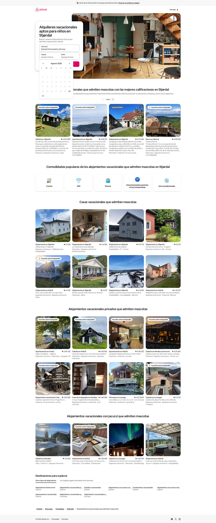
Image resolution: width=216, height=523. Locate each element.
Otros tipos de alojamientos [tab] (45, 481)
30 (69, 91)
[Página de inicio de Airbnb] (41, 9)
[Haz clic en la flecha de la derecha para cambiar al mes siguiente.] (69, 63)
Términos (64, 519)
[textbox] (49, 57)
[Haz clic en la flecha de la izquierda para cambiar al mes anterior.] (43, 63)
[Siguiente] (113, 99)
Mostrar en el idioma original (128, 3)
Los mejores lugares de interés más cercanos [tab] (76, 481)
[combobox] (59, 49)
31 (43, 96)
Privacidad (55, 519)
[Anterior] (103, 99)
